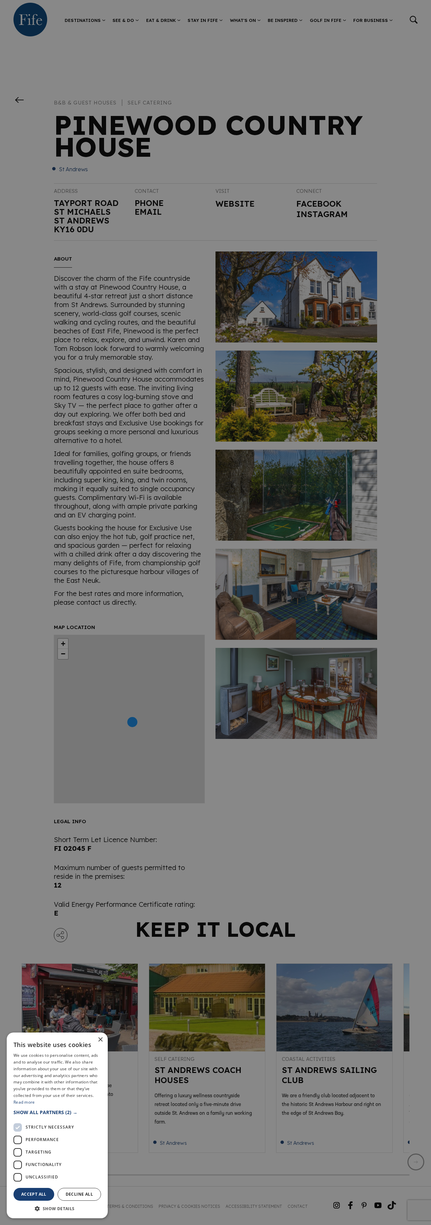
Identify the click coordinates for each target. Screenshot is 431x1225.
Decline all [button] (79, 1194)
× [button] (100, 1039)
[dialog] (215, 612)
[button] (57, 1112)
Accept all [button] (33, 1194)
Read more (24, 1102)
